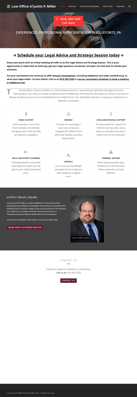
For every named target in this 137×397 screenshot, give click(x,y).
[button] (129, 6)
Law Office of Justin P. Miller (34, 6)
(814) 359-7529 (66, 79)
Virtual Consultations (63, 75)
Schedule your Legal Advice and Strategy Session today (68, 55)
